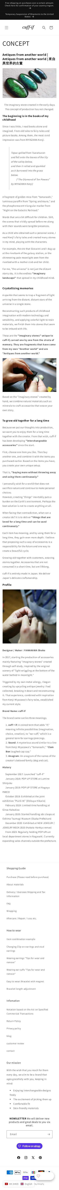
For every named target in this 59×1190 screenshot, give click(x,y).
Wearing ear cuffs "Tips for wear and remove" (26, 971)
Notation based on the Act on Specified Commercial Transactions (27, 1011)
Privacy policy (14, 1028)
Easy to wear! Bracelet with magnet (25, 981)
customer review (15, 1043)
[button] (6, 27)
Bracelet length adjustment (21, 988)
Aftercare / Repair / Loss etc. (22, 918)
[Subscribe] (48, 1134)
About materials (15, 884)
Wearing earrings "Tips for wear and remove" (25, 960)
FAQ (9, 903)
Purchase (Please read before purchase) (28, 877)
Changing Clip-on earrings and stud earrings (25, 948)
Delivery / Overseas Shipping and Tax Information (26, 894)
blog (9, 1036)
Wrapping (12, 910)
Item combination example (21, 939)
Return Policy (14, 1021)
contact (11, 1050)
